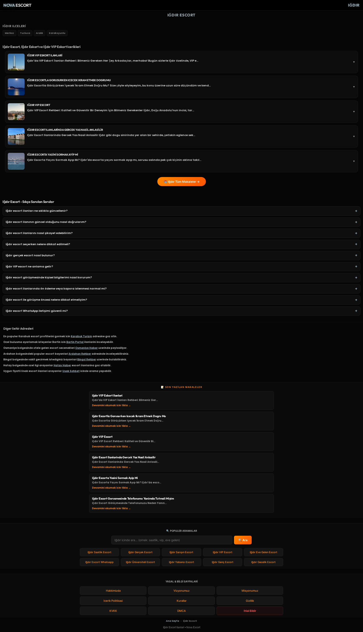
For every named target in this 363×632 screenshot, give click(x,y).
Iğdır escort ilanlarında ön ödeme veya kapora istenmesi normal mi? (56, 289)
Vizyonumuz (181, 590)
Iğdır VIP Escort (222, 552)
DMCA (181, 610)
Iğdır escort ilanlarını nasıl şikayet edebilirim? (39, 233)
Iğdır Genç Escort (222, 562)
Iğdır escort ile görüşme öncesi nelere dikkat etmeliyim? (46, 300)
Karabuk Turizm (81, 336)
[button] (181, 62)
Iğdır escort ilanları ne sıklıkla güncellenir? (37, 211)
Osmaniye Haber (86, 348)
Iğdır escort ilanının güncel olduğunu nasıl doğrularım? (46, 222)
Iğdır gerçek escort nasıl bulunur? (30, 255)
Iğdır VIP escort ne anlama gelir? (29, 266)
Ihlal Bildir (250, 610)
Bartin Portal (75, 342)
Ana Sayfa (172, 621)
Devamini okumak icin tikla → (111, 405)
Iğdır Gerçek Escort (140, 552)
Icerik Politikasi (113, 600)
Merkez (9, 33)
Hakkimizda (113, 590)
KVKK (113, 610)
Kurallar (182, 600)
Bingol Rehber (86, 359)
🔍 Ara (242, 540)
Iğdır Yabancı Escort (181, 562)
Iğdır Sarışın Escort (181, 552)
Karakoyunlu (57, 33)
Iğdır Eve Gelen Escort (263, 552)
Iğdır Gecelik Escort (263, 562)
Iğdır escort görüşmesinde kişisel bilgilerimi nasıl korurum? (49, 277)
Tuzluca (25, 33)
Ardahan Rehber (80, 354)
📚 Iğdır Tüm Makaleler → (182, 181)
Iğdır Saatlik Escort (99, 552)
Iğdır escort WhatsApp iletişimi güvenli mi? (37, 311)
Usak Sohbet (71, 371)
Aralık (39, 33)
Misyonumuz (250, 590)
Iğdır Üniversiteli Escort (140, 562)
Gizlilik (250, 600)
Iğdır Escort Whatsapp (99, 562)
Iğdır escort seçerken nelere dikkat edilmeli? (38, 244)
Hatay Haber (62, 365)
